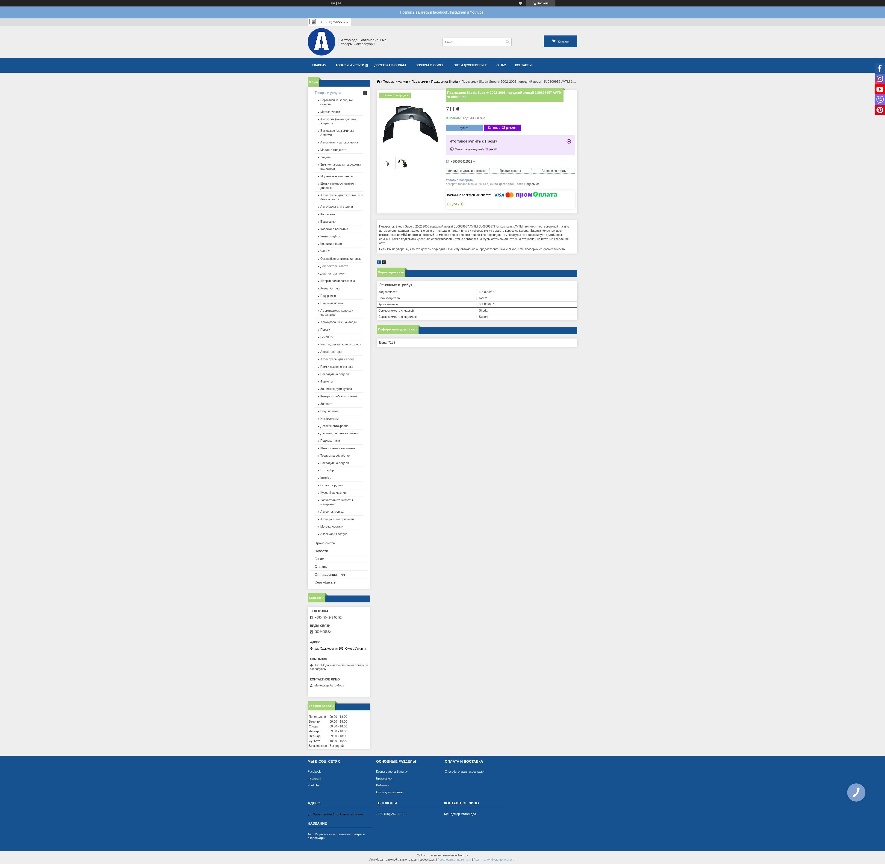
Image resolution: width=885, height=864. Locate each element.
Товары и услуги (350, 65)
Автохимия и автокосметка (339, 142)
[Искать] (508, 42)
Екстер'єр (327, 470)
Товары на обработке (335, 455)
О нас (501, 65)
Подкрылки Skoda (444, 81)
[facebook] (379, 263)
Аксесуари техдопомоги (337, 519)
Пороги (325, 329)
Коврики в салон (331, 243)
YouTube (313, 785)
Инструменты (329, 418)
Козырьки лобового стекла (338, 396)
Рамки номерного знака (336, 366)
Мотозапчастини (331, 526)
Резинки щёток (330, 236)
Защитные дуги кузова (336, 389)
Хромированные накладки (338, 322)
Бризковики (328, 221)
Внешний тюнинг (331, 303)
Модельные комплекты (336, 176)
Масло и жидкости (333, 150)
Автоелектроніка (331, 511)
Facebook (314, 771)
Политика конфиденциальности (495, 859)
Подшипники (329, 411)
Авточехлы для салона (336, 206)
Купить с (494, 127)
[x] (384, 263)
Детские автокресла (334, 426)
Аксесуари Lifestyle (333, 534)
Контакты (523, 65)
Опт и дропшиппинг (470, 65)
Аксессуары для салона (337, 359)
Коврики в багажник (334, 229)
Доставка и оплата (390, 65)
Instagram (314, 778)
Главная (319, 65)
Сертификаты (325, 582)
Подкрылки (419, 81)
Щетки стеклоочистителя (337, 448)
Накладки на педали (334, 374)
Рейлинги (326, 337)
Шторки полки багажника (337, 281)
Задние (325, 157)
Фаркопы (326, 381)
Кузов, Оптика (330, 288)
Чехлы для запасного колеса (340, 344)
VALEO (325, 251)
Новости (321, 551)
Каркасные (327, 214)
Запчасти (326, 404)
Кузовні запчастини (333, 492)
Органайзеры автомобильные (340, 258)
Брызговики (384, 778)
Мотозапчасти (330, 112)
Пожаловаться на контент (454, 859)
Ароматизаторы (331, 351)
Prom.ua (462, 855)
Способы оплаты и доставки (464, 771)
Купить (464, 128)
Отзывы (321, 567)
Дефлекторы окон (332, 273)
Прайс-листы (325, 543)
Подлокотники (330, 440)
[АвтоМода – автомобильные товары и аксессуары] (321, 42)
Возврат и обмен (430, 65)
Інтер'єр (325, 477)
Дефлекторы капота (334, 266)
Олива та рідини (331, 485)
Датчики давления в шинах (339, 433)
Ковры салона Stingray (392, 771)
